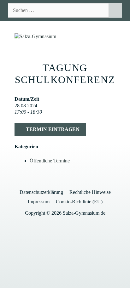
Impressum (39, 201)
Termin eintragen (52, 129)
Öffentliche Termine (50, 160)
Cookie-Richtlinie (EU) (79, 201)
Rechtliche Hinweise (90, 192)
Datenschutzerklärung (41, 192)
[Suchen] (115, 10)
